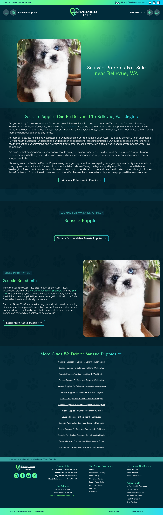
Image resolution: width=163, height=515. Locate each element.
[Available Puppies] (13, 12)
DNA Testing (132, 502)
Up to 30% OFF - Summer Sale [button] (17, 2)
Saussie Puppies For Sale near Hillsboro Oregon (81, 398)
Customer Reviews (96, 479)
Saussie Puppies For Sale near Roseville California (81, 423)
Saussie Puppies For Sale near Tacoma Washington (81, 380)
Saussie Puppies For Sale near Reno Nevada (81, 417)
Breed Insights (132, 472)
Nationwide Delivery (97, 472)
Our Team (93, 488)
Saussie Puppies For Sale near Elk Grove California (81, 441)
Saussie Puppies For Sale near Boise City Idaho (81, 411)
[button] (150, 2)
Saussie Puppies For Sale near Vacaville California (81, 447)
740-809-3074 (138, 12)
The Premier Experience (101, 466)
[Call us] (150, 12)
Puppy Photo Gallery (97, 482)
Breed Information (134, 469)
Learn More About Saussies (22, 322)
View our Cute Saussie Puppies (80, 180)
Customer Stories (96, 485)
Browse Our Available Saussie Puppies (79, 238)
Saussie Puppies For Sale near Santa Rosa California (81, 435)
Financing (93, 469)
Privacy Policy (137, 511)
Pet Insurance (132, 489)
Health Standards (133, 499)
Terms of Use (113, 511)
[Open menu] (6, 12)
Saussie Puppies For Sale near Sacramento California (81, 429)
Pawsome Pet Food (134, 496)
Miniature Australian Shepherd (46, 290)
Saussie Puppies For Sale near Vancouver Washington (81, 386)
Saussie (72, 126)
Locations (27, 459)
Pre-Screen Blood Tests (136, 492)
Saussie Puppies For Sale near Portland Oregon (81, 392)
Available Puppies (27, 12)
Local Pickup (94, 476)
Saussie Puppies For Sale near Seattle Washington (81, 374)
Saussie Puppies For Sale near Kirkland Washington (81, 368)
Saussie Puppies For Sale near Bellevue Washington (81, 362)
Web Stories (94, 492)
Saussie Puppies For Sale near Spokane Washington (81, 404)
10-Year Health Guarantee (137, 486)
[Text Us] (157, 12)
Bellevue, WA (40, 459)
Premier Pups (15, 459)
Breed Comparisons (134, 476)
